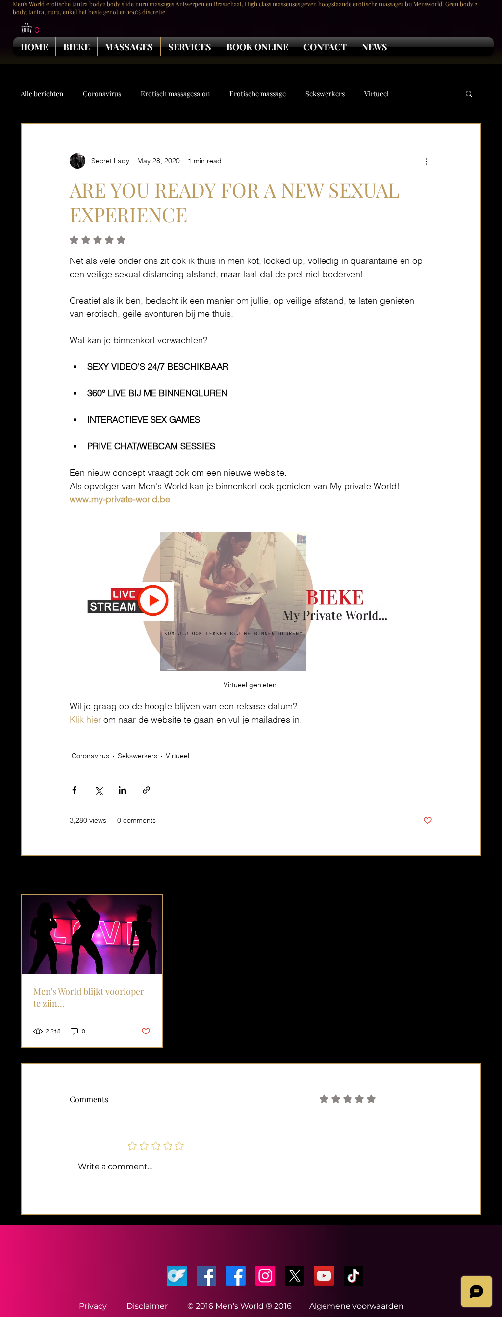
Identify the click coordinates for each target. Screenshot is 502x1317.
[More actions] (426, 161)
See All (470, 875)
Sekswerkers (325, 93)
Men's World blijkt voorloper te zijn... (88, 997)
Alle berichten (42, 93)
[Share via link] (146, 790)
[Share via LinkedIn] (122, 790)
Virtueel (376, 93)
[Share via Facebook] (74, 790)
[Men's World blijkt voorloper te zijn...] (92, 934)
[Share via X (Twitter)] (98, 790)
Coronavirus (102, 93)
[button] (33, 28)
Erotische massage (257, 93)
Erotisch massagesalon (175, 93)
